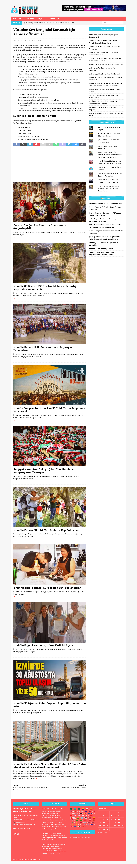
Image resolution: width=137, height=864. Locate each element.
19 (119, 822)
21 (100, 826)
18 (115, 822)
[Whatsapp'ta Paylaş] (56, 144)
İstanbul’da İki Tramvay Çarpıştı (101, 249)
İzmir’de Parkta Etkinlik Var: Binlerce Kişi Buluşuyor (46, 530)
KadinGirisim (54, 813)
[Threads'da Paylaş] (82, 144)
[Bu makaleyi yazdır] (49, 144)
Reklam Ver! (54, 19)
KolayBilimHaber (59, 824)
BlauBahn (63, 844)
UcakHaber (62, 820)
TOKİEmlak (53, 840)
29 (104, 829)
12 (119, 819)
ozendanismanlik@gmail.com (25, 824)
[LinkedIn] (17, 833)
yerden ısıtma (74, 837)
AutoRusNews (62, 851)
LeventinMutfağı (55, 838)
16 (107, 822)
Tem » (105, 832)
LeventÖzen (46, 813)
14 (100, 822)
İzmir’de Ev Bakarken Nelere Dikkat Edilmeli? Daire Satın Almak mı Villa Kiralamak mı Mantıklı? (49, 765)
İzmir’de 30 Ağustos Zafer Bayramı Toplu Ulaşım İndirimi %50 (49, 704)
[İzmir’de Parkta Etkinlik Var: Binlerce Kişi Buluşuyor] (49, 507)
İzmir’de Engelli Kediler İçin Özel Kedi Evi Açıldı (43, 645)
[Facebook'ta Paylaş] (16, 144)
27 (122, 826)
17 (111, 822)
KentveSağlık (46, 838)
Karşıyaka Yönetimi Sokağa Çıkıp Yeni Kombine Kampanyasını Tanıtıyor (43, 470)
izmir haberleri (85, 837)
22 (104, 826)
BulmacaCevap (46, 833)
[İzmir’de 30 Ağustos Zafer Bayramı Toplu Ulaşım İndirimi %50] (49, 680)
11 (115, 819)
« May (100, 832)
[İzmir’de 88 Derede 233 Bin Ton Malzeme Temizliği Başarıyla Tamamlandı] (49, 263)
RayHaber (107, 198)
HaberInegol (46, 827)
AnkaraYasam (46, 816)
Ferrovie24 (45, 851)
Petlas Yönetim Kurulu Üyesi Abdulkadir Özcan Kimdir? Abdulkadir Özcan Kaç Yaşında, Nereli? (110, 154)
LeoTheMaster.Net (48, 824)
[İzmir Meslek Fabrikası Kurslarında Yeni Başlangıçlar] (49, 564)
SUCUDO (45, 809)
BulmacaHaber (60, 829)
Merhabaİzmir (46, 818)
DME (55, 851)
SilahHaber (58, 822)
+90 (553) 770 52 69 (21, 822)
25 (115, 826)
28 (100, 829)
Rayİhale (64, 838)
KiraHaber (63, 827)
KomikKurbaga (56, 833)
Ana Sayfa (17, 19)
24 (111, 826)
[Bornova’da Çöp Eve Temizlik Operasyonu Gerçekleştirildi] (49, 202)
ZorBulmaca (61, 835)
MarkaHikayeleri (49, 829)
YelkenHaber (46, 820)
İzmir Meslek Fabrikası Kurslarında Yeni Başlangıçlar (47, 587)
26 (119, 826)
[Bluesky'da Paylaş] (75, 144)
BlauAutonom (51, 849)
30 (107, 829)
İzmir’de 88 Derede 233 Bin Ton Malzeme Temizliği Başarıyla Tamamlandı (45, 287)
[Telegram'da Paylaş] (69, 144)
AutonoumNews (54, 844)
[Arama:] (113, 23)
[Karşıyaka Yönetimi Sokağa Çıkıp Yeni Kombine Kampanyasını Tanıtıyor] (49, 446)
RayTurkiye (53, 835)
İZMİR (29, 19)
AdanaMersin (55, 816)
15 (104, 822)
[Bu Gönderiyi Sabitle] (36, 144)
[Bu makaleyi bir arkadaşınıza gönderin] (43, 144)
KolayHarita (45, 835)
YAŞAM (40, 19)
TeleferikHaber (60, 809)
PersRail (44, 849)
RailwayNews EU (55, 853)
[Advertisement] (49, 164)
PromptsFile (45, 853)
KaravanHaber (56, 818)
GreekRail (59, 849)
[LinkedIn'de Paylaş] (30, 144)
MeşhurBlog (45, 840)
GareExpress (46, 846)
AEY (43, 829)
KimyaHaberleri (56, 811)
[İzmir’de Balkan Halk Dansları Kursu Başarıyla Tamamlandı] (49, 324)
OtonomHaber (46, 811)
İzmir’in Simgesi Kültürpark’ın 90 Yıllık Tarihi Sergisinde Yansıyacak (49, 409)
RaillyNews (45, 844)
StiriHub (51, 851)
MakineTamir (46, 822)
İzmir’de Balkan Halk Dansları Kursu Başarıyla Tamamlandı (42, 348)
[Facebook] (14, 833)
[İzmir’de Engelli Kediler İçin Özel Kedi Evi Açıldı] (49, 622)
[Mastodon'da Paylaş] (62, 144)
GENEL (29, 40)
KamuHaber (54, 820)
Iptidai (52, 822)
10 (111, 819)
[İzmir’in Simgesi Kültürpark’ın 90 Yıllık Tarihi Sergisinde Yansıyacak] (49, 385)
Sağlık (34, 40)
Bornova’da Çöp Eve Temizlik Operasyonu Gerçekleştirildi (39, 226)
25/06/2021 (19, 40)
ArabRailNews (55, 846)
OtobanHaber (54, 827)
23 (107, 826)
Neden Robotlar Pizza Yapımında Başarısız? (105, 203)
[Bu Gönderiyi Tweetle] (23, 144)
